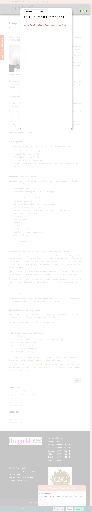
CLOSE (83, 11)
